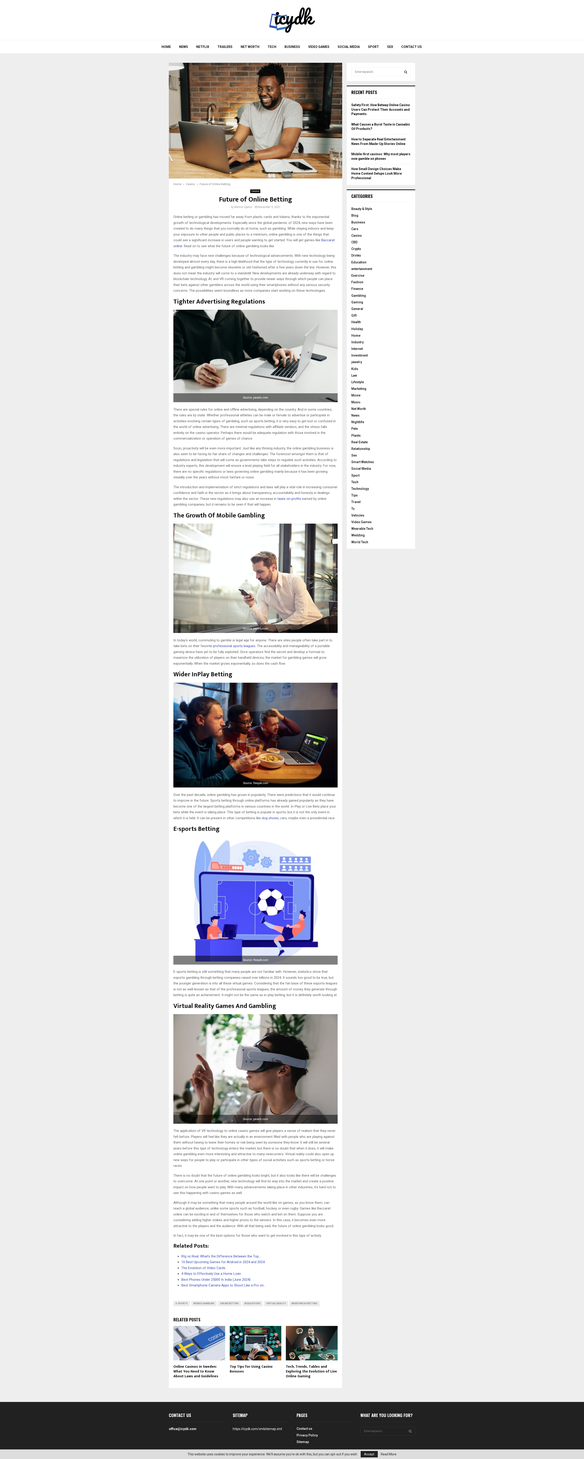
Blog (354, 215)
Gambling (358, 295)
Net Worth (250, 47)
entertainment (361, 269)
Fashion (357, 282)
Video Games (318, 47)
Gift (354, 315)
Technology (360, 489)
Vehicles (357, 515)
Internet (357, 349)
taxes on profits (289, 499)
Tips (354, 495)
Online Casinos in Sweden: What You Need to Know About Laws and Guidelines (195, 1371)
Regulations (253, 1303)
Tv (353, 509)
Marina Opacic (243, 207)
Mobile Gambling (203, 1303)
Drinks (356, 255)
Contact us (411, 47)
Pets (354, 428)
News (183, 47)
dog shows (270, 818)
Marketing (358, 389)
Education (358, 262)
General (357, 309)
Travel (356, 502)
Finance (357, 289)
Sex (390, 47)
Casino (255, 191)
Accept (369, 1454)
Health (356, 322)
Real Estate (359, 442)
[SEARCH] (406, 71)
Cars (354, 229)
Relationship (360, 449)
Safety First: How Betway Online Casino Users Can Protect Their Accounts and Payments (380, 109)
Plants (356, 435)
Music (355, 402)
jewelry (356, 362)
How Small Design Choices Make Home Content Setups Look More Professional (376, 173)
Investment (359, 355)
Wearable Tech (362, 528)
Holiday (357, 329)
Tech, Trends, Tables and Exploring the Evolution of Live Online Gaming (311, 1371)
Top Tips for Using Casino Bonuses (251, 1369)
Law (354, 375)
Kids (354, 369)
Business (292, 47)
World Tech (359, 542)
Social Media (349, 47)
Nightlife (357, 422)
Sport (373, 47)
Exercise (357, 275)
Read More (388, 1454)
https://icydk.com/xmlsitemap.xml (257, 1429)
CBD (354, 242)
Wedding (358, 535)
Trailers (224, 47)
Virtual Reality (276, 1303)
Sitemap (303, 1442)
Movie (355, 395)
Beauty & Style (361, 209)
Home (166, 47)
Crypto (356, 249)
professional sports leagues (234, 646)
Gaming (357, 302)
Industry (357, 342)
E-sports (182, 1303)
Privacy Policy (307, 1435)
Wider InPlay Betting (304, 1303)
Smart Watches (362, 462)
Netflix (202, 47)
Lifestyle (357, 382)
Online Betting (229, 1303)
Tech (272, 47)
